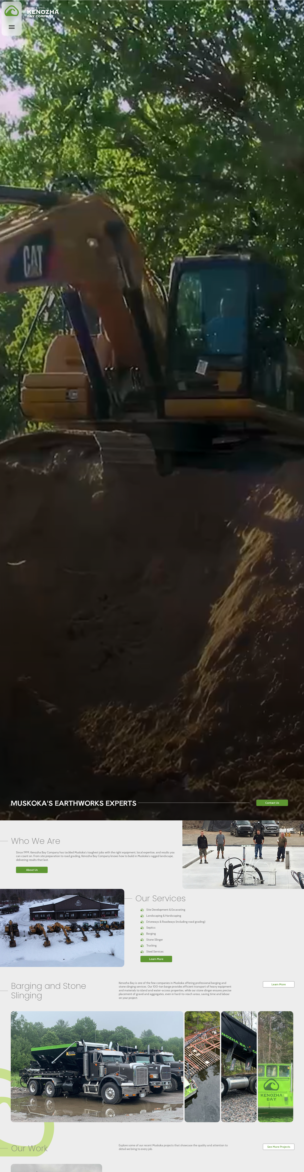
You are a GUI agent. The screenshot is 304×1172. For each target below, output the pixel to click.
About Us (32, 870)
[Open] (12, 27)
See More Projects (278, 1147)
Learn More (156, 959)
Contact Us (272, 803)
